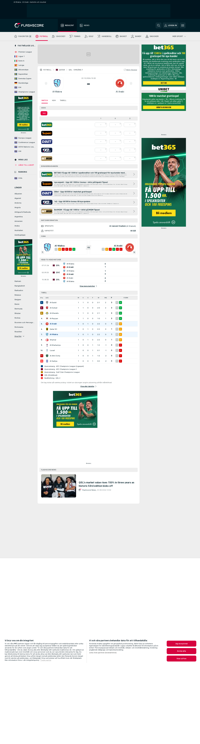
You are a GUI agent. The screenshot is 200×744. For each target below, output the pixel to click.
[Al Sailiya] (47, 361)
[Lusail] (47, 350)
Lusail (52, 350)
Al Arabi (120, 91)
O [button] (88, 298)
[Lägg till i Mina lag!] (46, 83)
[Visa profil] (57, 83)
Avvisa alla (181, 651)
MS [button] (106, 298)
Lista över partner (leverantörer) (103, 653)
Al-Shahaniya (55, 345)
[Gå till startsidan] (31, 25)
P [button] (111, 298)
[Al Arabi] (47, 323)
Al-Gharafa (54, 313)
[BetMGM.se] (46, 158)
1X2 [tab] (44, 113)
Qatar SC (53, 329)
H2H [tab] (54, 100)
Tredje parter (45, 660)
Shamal (53, 340)
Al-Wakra (57, 91)
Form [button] (126, 298)
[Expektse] (46, 133)
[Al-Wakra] (47, 334)
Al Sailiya (53, 361)
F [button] (92, 298)
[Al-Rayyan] (47, 318)
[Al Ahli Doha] (47, 355)
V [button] (83, 298)
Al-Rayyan (54, 318)
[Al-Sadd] (47, 302)
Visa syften (181, 659)
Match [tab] (44, 100)
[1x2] (46, 150)
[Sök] (159, 25)
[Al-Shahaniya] (47, 345)
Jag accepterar (181, 644)
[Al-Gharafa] (47, 313)
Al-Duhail (53, 308)
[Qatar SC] (47, 329)
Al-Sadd (53, 302)
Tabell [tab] (63, 100)
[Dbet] (46, 141)
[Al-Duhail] (47, 307)
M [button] (78, 298)
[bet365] (46, 124)
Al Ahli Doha (55, 356)
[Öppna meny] (183, 25)
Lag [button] (47, 298)
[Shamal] (47, 339)
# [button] (41, 298)
